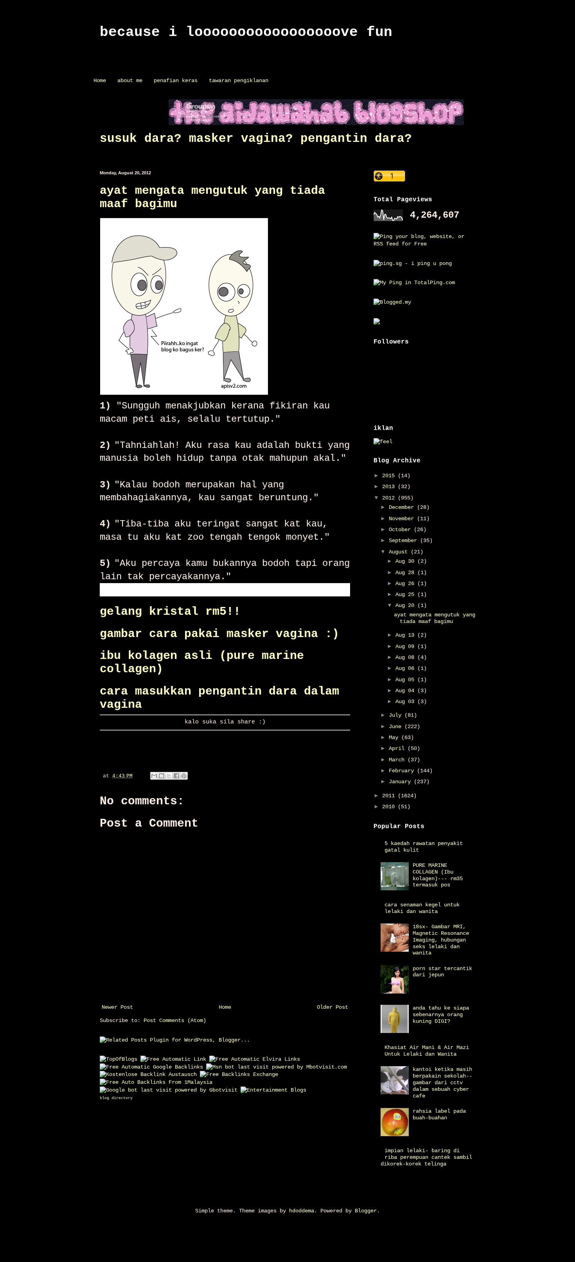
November (403, 519)
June (396, 726)
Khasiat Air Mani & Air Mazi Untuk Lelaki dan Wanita (427, 1050)
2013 (390, 486)
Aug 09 (406, 646)
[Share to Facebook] (176, 776)
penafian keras (176, 80)
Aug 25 (406, 594)
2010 (390, 807)
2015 (390, 476)
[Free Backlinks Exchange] (239, 1074)
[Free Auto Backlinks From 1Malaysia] (156, 1082)
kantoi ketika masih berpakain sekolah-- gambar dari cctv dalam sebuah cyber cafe (442, 1082)
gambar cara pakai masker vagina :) (219, 634)
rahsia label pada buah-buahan (439, 1114)
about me (129, 80)
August (400, 552)
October (401, 529)
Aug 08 (406, 657)
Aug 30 (406, 561)
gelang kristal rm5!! (170, 611)
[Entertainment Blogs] (273, 1090)
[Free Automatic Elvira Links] (254, 1059)
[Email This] (154, 776)
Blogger (366, 1211)
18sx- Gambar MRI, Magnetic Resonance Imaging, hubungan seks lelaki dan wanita (441, 940)
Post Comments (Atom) (175, 1020)
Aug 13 (406, 635)
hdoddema (301, 1211)
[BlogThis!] (161, 776)
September (404, 540)
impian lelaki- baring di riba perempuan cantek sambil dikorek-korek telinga (427, 1157)
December (403, 507)
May (395, 737)
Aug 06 (406, 668)
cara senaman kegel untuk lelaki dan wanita (422, 908)
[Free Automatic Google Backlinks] (151, 1067)
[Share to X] (169, 776)
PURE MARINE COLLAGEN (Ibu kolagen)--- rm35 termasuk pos (438, 875)
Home (99, 80)
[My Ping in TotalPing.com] (414, 282)
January (401, 782)
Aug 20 (406, 605)
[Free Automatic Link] (173, 1059)
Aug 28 (406, 572)
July (396, 715)
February (403, 771)
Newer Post (117, 1007)
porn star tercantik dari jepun (442, 971)
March (398, 760)
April (398, 748)
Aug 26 (406, 583)
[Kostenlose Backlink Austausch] (148, 1074)
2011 (390, 796)
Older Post (332, 1007)
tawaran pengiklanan (238, 80)
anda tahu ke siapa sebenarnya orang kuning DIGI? (441, 1014)
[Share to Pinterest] (184, 776)
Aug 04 (406, 690)
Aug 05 (406, 680)
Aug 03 (406, 701)
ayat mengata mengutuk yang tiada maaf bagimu (434, 618)
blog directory (116, 1098)
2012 (390, 498)
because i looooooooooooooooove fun (246, 32)
